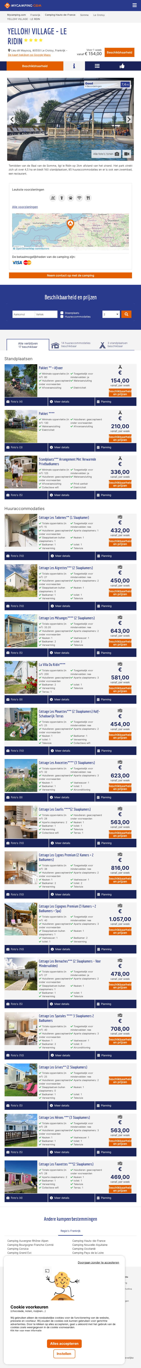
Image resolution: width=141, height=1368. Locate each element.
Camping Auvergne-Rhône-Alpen (27, 1240)
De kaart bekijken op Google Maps (29, 54)
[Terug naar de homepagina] (22, 5)
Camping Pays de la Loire (88, 1252)
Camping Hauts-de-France (88, 1240)
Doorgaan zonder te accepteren (98, 1262)
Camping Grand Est (19, 1252)
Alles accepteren (64, 1343)
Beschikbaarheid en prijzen (120, 392)
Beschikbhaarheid (119, 52)
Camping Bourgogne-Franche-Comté (30, 1244)
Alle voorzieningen (25, 207)
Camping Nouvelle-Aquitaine (89, 1244)
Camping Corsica (17, 1248)
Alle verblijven (28, 345)
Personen (109, 307)
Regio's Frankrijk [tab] (71, 1230)
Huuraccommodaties (78, 316)
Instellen (64, 1354)
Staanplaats (72, 312)
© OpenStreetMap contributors (31, 248)
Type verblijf (70, 307)
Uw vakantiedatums (27, 307)
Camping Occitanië (83, 1248)
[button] (70, 225)
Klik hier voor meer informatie (25, 1330)
